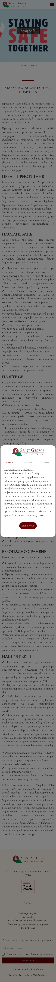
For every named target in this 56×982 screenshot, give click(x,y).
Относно (46, 462)
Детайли (28, 462)
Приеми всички (28, 525)
